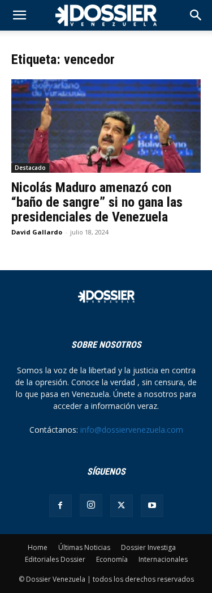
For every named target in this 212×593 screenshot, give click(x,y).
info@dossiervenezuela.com (131, 429)
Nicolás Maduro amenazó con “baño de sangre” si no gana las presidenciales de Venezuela (97, 202)
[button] (196, 15)
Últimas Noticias (84, 547)
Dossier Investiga (148, 547)
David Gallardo (36, 232)
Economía (112, 559)
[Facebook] (60, 505)
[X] (121, 505)
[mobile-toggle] (19, 15)
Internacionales (163, 559)
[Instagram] (91, 505)
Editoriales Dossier (55, 559)
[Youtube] (152, 505)
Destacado (30, 168)
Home (37, 547)
